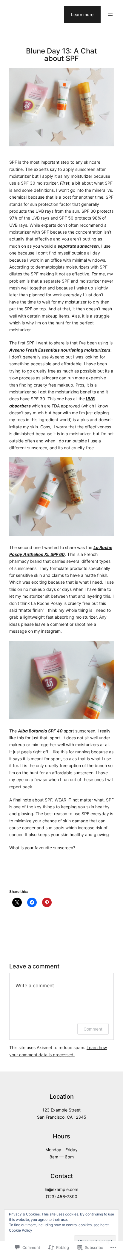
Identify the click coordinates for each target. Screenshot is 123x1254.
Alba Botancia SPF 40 (40, 730)
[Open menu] (110, 14)
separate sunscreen (78, 246)
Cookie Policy (20, 1230)
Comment (93, 1028)
